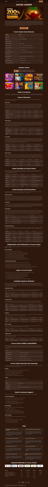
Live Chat (34, 473)
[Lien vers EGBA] (19, 482)
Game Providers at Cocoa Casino (15, 94)
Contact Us (34, 475)
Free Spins (28, 473)
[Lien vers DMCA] (26, 482)
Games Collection (7, 94)
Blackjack (21, 473)
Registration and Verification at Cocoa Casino (36, 94)
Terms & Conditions (40, 472)
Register (41, 1)
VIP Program (27, 475)
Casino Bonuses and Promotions (25, 94)
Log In (37, 1)
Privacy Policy (40, 474)
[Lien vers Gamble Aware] (28, 482)
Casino (22, 1)
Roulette (21, 475)
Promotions (17, 1)
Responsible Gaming (34, 477)
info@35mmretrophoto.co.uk (22, 485)
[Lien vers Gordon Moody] (22, 482)
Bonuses (26, 1)
